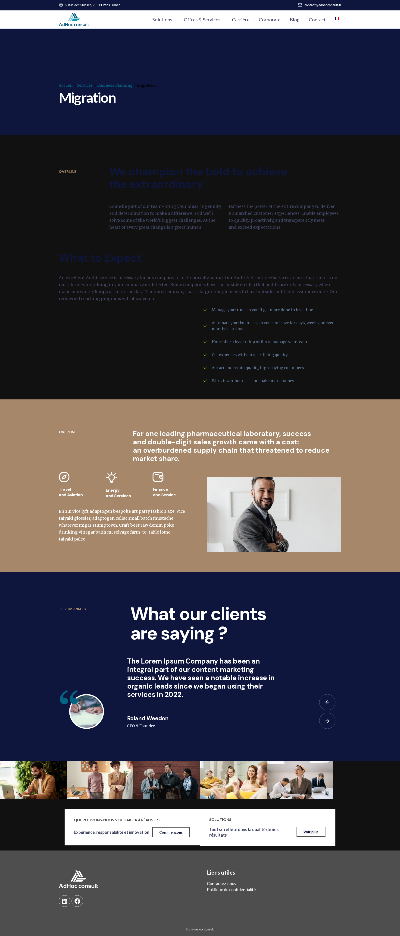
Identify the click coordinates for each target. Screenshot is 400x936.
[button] (171, 832)
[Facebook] (77, 901)
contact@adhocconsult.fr (322, 5)
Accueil (66, 85)
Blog (295, 19)
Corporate (270, 19)
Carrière (241, 19)
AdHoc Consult (204, 929)
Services (85, 85)
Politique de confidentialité (231, 889)
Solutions (162, 19)
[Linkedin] (64, 901)
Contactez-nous (221, 883)
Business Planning (114, 85)
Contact (317, 19)
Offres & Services (202, 19)
